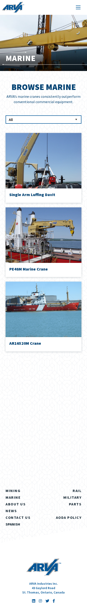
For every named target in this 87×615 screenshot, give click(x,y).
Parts (75, 504)
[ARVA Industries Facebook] (54, 601)
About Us (16, 504)
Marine (13, 497)
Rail (77, 490)
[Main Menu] (78, 7)
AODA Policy (69, 517)
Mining (13, 490)
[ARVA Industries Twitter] (47, 601)
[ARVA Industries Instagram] (40, 601)
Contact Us (18, 517)
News (11, 510)
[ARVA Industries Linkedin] (33, 601)
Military (72, 497)
